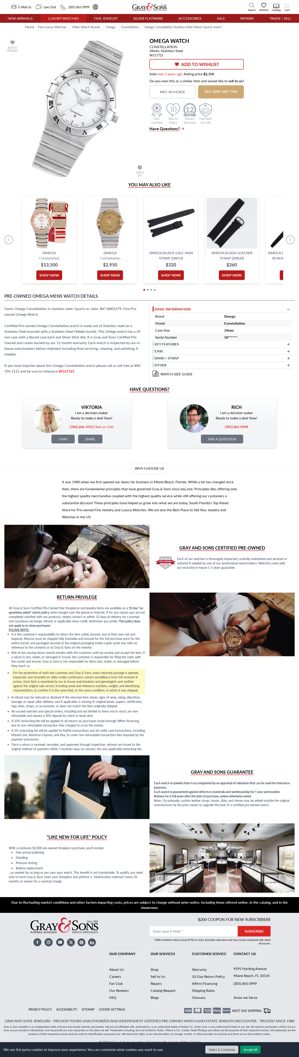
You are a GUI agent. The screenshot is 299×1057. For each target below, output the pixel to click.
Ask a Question (222, 438)
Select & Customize (222, 1049)
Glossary (198, 997)
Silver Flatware (148, 18)
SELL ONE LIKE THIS (221, 91)
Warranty (199, 969)
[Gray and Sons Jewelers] (149, 7)
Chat (63, 438)
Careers (115, 976)
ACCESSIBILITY (66, 1009)
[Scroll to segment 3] (151, 290)
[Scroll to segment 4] (155, 290)
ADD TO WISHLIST (200, 64)
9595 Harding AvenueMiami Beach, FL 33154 (252, 972)
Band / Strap (167, 357)
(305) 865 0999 (245, 983)
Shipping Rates (203, 990)
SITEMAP (88, 1009)
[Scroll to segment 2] (148, 290)
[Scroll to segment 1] (144, 290)
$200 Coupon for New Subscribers (234, 919)
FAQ (112, 997)
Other (160, 365)
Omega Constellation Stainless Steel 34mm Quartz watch (183, 27)
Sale (221, 18)
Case (159, 351)
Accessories (189, 18)
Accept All (250, 1049)
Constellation (130, 27)
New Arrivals (20, 18)
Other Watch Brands (86, 27)
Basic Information (173, 309)
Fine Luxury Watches (52, 27)
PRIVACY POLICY (40, 1009)
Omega (110, 27)
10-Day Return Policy (208, 976)
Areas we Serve (245, 997)
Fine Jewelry (106, 18)
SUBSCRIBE (254, 931)
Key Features (167, 343)
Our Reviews (119, 990)
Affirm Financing (204, 983)
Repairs (247, 18)
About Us (116, 969)
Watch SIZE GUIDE (176, 373)
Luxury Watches (63, 18)
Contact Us (245, 953)
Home (29, 26)
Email (90, 438)
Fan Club (116, 983)
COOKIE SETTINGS (112, 1009)
